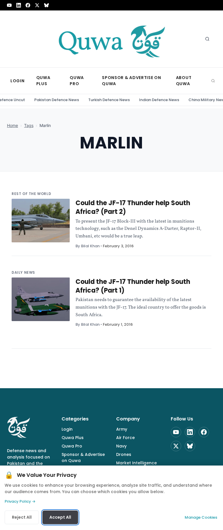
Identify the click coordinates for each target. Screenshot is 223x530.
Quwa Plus (73, 438)
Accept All (60, 517)
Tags (28, 125)
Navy (121, 446)
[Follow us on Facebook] (28, 5)
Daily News (23, 272)
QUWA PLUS (43, 81)
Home (12, 125)
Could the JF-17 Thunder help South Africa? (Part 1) (132, 286)
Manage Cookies (201, 517)
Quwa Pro (72, 446)
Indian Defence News (159, 100)
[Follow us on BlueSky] (46, 5)
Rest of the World (31, 193)
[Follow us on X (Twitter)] (37, 5)
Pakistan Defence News (56, 100)
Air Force (125, 438)
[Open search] (207, 39)
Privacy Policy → (20, 501)
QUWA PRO (77, 81)
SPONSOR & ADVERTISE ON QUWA (131, 81)
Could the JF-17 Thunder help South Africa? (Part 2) (132, 207)
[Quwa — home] (111, 38)
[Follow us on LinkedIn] (18, 5)
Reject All (22, 517)
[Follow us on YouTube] (9, 5)
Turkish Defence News (109, 100)
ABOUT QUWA (184, 81)
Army (121, 429)
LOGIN (17, 81)
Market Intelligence (136, 463)
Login (67, 429)
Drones (123, 454)
